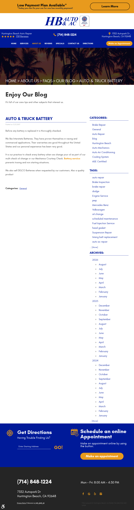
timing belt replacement (104, 237)
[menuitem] (13, 43)
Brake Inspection (101, 182)
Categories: (98, 117)
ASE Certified (99, 161)
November (104, 310)
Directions (88, 44)
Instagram (100, 493)
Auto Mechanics (100, 147)
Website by (35, 503)
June (101, 273)
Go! (58, 447)
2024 (95, 360)
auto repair (98, 177)
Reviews (48, 44)
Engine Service (100, 195)
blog (94, 138)
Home (13, 44)
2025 (95, 301)
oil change (97, 214)
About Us (36, 44)
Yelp (95, 493)
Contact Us (73, 44)
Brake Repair (99, 124)
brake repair (98, 186)
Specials (60, 44)
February (103, 291)
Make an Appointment (119, 43)
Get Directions (34, 432)
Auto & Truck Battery (101, 80)
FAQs (47, 80)
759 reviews (22, 36)
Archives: (97, 252)
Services (24, 44)
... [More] (94, 247)
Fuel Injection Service (103, 223)
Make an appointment (102, 456)
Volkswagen (98, 209)
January (103, 296)
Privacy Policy (21, 503)
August (102, 264)
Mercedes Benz (100, 205)
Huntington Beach (101, 143)
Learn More (110, 6)
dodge (95, 191)
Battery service (72, 158)
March (102, 287)
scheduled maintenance (105, 218)
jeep (94, 200)
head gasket (98, 228)
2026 (95, 259)
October (103, 314)
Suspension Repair (102, 232)
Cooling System (100, 156)
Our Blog (66, 80)
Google (89, 493)
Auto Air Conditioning (103, 152)
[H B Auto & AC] (61, 21)
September (104, 319)
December (104, 305)
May (101, 278)
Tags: (94, 170)
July (101, 269)
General (23, 188)
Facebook (83, 493)
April (101, 282)
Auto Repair (98, 134)
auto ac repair (99, 241)
